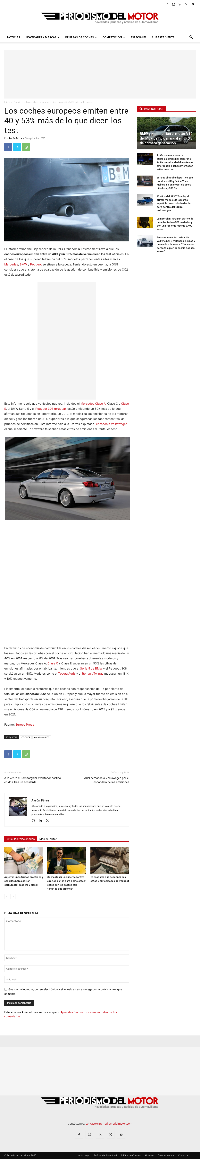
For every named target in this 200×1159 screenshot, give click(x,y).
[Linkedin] (180, 4)
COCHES (25, 737)
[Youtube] (193, 4)
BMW (23, 264)
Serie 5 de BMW (91, 668)
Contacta (183, 1155)
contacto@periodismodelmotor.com (109, 1123)
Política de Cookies (131, 1155)
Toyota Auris (67, 673)
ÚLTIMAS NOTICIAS (151, 108)
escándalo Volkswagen (112, 424)
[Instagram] (173, 4)
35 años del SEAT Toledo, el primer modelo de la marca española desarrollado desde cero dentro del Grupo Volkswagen (173, 203)
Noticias (13, 37)
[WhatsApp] (26, 147)
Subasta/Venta (163, 37)
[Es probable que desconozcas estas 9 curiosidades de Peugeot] (109, 860)
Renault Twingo (93, 673)
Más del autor (48, 839)
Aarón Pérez (15, 138)
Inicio (7, 102)
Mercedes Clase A (93, 403)
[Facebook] (167, 4)
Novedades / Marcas (41, 37)
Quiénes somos (166, 1155)
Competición (112, 37)
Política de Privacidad (105, 1155)
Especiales (138, 37)
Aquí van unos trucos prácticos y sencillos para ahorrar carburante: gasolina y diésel (23, 881)
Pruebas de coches (79, 37)
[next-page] (13, 896)
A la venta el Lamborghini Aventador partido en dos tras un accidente (32, 780)
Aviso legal (84, 1155)
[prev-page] (6, 896)
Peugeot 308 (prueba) (50, 409)
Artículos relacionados (21, 839)
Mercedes (11, 264)
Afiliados (149, 1155)
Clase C (52, 663)
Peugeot (36, 264)
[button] (191, 37)
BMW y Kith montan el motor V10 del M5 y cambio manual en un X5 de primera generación (166, 138)
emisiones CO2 (41, 737)
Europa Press (24, 724)
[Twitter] (186, 4)
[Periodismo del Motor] (100, 20)
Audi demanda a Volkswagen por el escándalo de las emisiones (106, 780)
